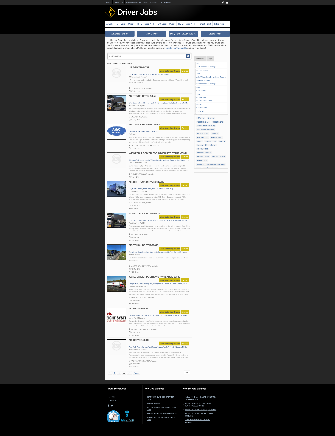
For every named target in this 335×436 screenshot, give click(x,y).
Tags (210, 58)
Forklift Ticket (205, 23)
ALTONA (222, 141)
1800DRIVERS (217, 122)
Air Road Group (216, 137)
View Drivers (152, 34)
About (108, 2)
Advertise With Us (133, 2)
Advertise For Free (120, 34)
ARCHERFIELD (202, 149)
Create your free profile (176, 47)
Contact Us (118, 2)
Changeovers (201, 97)
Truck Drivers (165, 2)
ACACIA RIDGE (202, 133)
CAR (198, 87)
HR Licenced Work (145, 23)
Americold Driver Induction (206, 145)
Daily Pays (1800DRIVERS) (183, 34)
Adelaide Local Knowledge (206, 67)
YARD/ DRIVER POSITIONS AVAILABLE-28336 (154, 276)
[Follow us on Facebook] (223, 2)
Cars (198, 94)
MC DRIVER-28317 (139, 340)
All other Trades (202, 70)
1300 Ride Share (203, 122)
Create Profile (215, 34)
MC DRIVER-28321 (139, 308)
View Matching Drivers (170, 71)
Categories (200, 58)
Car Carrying (201, 90)
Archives (153, 2)
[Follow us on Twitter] (227, 2)
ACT (198, 63)
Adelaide (214, 133)
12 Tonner (200, 118)
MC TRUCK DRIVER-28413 (143, 245)
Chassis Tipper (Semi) (204, 101)
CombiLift (199, 104)
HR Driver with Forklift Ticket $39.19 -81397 (162, 413)
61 (129, 373)
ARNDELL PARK (203, 156)
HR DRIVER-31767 (139, 67)
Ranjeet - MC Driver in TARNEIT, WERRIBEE (200, 409)
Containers (200, 111)
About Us (112, 397)
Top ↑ (187, 372)
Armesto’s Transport (204, 152)
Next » (136, 373)
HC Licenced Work (186, 23)
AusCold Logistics (218, 156)
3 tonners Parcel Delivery (206, 126)
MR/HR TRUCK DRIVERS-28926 (146, 181)
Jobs (145, 2)
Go (188, 56)
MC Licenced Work (166, 23)
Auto (198, 73)
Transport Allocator (153, 403)
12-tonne (210, 118)
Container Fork (201, 107)
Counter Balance (202, 114)
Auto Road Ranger (203, 80)
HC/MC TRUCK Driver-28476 (144, 213)
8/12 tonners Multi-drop (205, 129)
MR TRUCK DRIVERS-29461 (144, 124)
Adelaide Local (202, 137)
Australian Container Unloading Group (211, 164)
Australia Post (202, 160)
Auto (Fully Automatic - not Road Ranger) (211, 77)
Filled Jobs (219, 23)
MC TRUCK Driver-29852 (142, 96)
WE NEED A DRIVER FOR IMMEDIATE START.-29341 (158, 153)
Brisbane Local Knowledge (206, 84)
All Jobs (109, 23)
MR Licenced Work (125, 23)
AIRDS (199, 141)
